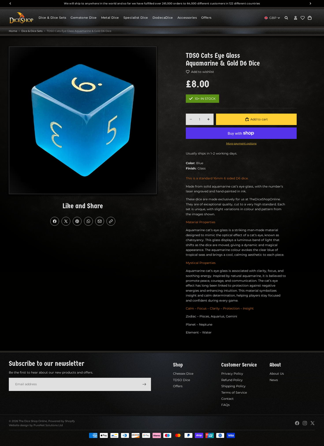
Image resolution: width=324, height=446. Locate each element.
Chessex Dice (183, 374)
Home (13, 31)
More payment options (241, 143)
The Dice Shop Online (33, 421)
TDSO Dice (181, 380)
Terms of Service (234, 392)
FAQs (225, 405)
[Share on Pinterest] (77, 221)
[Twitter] (312, 423)
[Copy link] (110, 221)
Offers (177, 386)
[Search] (286, 18)
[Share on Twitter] (65, 221)
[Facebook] (297, 423)
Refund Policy (232, 380)
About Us (277, 374)
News (274, 380)
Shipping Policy (233, 386)
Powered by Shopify (61, 421)
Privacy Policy (232, 374)
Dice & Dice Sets (32, 31)
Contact (227, 399)
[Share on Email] (99, 221)
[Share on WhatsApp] (88, 221)
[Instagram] (304, 423)
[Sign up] (144, 384)
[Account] (295, 18)
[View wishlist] (302, 18)
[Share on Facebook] (54, 221)
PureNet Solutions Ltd (48, 425)
